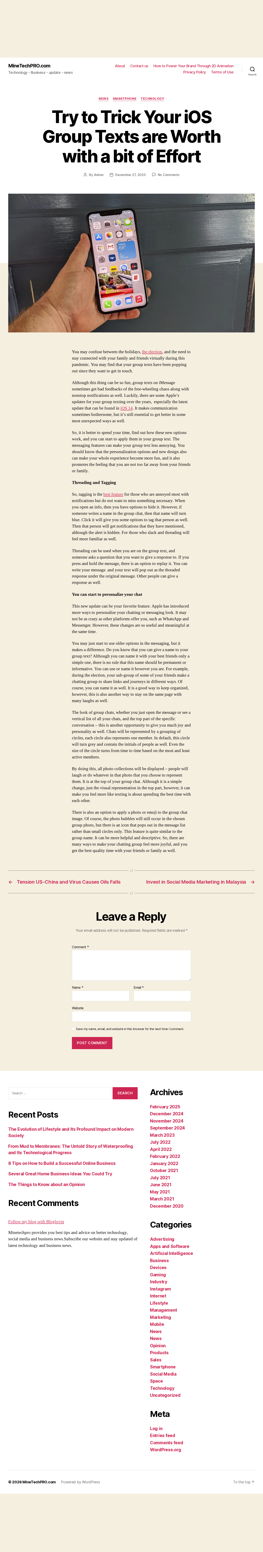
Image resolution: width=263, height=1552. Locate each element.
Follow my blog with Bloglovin (36, 1221)
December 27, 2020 (130, 175)
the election (152, 352)
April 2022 (161, 1149)
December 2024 (166, 1113)
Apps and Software (169, 1246)
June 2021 (161, 1184)
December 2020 (166, 1206)
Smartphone (125, 99)
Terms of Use (222, 72)
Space (156, 1381)
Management (163, 1310)
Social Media (163, 1374)
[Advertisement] (123, 29)
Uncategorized (165, 1395)
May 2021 (160, 1191)
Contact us (139, 66)
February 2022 (165, 1156)
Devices (158, 1267)
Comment (80, 947)
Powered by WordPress (80, 1482)
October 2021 (164, 1170)
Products (159, 1352)
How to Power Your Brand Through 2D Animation (193, 66)
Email (139, 988)
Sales (155, 1359)
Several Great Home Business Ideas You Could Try (60, 1173)
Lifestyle (159, 1303)
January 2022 (164, 1163)
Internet (158, 1296)
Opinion (158, 1345)
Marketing (160, 1317)
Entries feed (162, 1435)
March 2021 (162, 1198)
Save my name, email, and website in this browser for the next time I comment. (130, 1029)
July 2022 (160, 1142)
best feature (113, 494)
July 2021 (160, 1177)
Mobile (157, 1324)
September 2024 (167, 1128)
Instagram (160, 1289)
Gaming (158, 1274)
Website (78, 1008)
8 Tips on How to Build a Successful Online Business (61, 1163)
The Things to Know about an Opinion (46, 1184)
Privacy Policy (194, 72)
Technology (152, 99)
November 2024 (166, 1121)
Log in (156, 1428)
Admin (99, 175)
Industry (158, 1281)
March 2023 (162, 1135)
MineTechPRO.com (29, 65)
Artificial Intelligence (171, 1253)
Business (159, 1260)
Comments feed (166, 1442)
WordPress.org (165, 1449)
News (103, 99)
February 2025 (165, 1106)
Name (77, 988)
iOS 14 (126, 408)
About (120, 66)
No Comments (168, 175)
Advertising (162, 1239)
